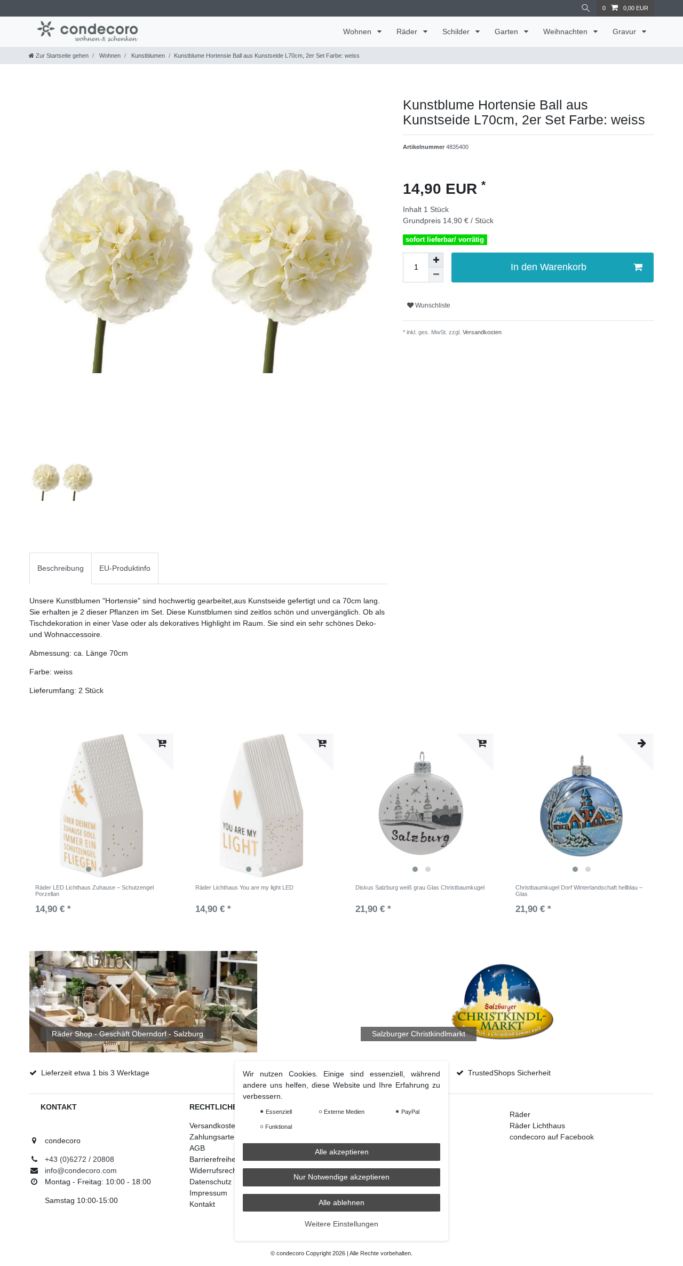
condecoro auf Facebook (552, 1137)
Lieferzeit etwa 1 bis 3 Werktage (95, 1072)
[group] (101, 806)
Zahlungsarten (214, 1137)
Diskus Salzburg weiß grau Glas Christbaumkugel (420, 887)
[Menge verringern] (435, 275)
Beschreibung (60, 568)
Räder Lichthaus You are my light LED (244, 887)
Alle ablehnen (341, 1202)
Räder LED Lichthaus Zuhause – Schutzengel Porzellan (94, 890)
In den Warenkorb (548, 267)
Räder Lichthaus (537, 1125)
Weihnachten (566, 31)
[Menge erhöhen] (435, 260)
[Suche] (586, 8)
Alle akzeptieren (342, 1151)
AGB (197, 1148)
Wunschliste (432, 305)
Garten (507, 31)
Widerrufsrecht (214, 1170)
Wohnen (358, 31)
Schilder (457, 31)
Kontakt (202, 1204)
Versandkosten (481, 332)
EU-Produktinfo (124, 568)
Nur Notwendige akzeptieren (341, 1177)
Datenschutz (210, 1181)
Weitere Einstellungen (341, 1224)
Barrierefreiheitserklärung (232, 1159)
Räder (407, 31)
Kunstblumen (147, 55)
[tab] (60, 568)
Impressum (208, 1193)
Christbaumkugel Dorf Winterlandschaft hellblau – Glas (578, 890)
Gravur (625, 31)
